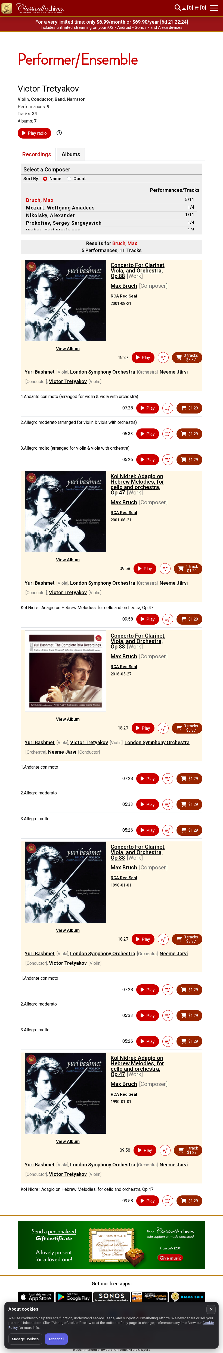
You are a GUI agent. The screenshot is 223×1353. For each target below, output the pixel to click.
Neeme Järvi (174, 372)
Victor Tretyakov (68, 381)
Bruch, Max (40, 200)
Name (55, 178)
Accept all (56, 1339)
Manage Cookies (25, 1339)
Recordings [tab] (36, 154)
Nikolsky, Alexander (50, 215)
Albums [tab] (70, 154)
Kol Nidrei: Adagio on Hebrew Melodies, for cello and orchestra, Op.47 (137, 484)
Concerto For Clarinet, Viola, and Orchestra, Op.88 (138, 270)
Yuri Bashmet (40, 372)
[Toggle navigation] (214, 8)
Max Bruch (124, 286)
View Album (68, 348)
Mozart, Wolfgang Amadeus (60, 208)
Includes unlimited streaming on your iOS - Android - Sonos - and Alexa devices (111, 27)
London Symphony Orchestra (102, 372)
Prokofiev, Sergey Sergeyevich (64, 223)
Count (79, 178)
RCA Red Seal (124, 296)
